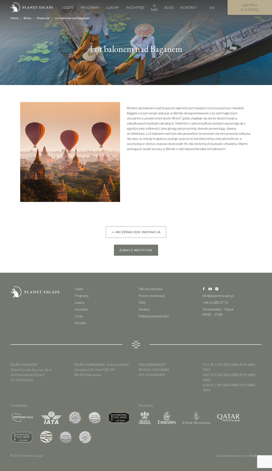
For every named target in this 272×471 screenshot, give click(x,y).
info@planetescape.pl (218, 296)
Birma (27, 18)
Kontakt (189, 7)
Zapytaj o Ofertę (250, 7)
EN (212, 8)
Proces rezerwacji (152, 296)
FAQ (142, 302)
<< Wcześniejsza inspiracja (136, 232)
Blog (169, 7)
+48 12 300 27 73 (215, 302)
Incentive (135, 7)
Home (14, 18)
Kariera (144, 309)
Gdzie (68, 7)
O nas (154, 7)
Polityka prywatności (154, 316)
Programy (90, 7)
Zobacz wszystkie (136, 250)
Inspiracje (43, 18)
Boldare (255, 455)
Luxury (112, 7)
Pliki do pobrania (150, 289)
